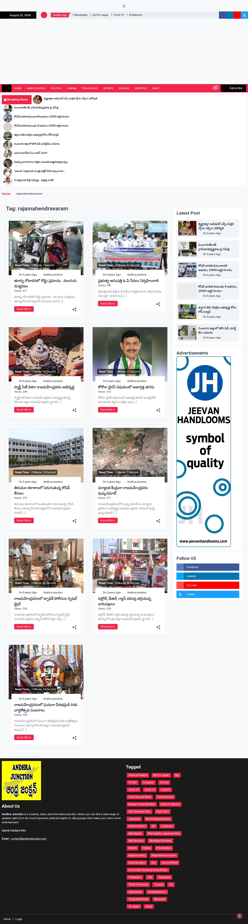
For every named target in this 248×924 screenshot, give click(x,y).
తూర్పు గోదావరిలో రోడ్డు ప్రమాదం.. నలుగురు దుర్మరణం (45, 283)
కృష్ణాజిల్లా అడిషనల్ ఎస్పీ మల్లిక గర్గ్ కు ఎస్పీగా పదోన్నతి (70, 98)
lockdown (167, 826)
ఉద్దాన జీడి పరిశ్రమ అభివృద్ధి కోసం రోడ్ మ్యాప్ (36, 134)
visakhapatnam (157, 891)
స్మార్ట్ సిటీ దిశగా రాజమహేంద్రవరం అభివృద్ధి (44, 387)
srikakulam (135, 14)
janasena (134, 818)
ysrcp (148, 906)
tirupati (158, 884)
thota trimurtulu (138, 884)
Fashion (124, 88)
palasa (147, 847)
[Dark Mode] (199, 88)
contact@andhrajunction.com (28, 838)
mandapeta (81, 14)
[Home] (6, 88)
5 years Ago (30, 274)
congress (148, 782)
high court (163, 811)
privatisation (164, 847)
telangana (164, 877)
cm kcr (133, 782)
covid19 (165, 789)
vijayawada (135, 891)
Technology (90, 88)
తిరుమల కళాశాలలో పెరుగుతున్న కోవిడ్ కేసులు (42, 490)
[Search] (208, 88)
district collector (170, 804)
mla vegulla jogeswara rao (164, 833)
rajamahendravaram (164, 855)
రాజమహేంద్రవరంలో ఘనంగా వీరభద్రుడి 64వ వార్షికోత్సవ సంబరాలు (45, 707)
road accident (137, 862)
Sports (108, 88)
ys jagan (134, 906)
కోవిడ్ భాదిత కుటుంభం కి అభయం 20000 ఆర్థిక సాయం (41, 125)
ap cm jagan (100, 14)
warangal (159, 899)
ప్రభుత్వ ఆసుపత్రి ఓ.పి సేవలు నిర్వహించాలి (128, 280)
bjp (177, 775)
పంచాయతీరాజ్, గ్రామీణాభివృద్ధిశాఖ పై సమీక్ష (36, 107)
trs (171, 884)
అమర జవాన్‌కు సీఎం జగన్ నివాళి (30, 152)
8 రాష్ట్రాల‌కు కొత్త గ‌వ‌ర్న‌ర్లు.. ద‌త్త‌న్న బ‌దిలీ (34, 180)
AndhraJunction (53, 274)
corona (164, 782)
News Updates (36, 88)
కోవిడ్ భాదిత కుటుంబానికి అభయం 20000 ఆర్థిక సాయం (41, 116)
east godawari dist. (140, 811)
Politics (56, 88)
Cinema (71, 88)
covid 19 (118, 14)
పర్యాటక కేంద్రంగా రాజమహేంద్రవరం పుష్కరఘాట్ (123, 490)
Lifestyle (141, 88)
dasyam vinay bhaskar (142, 804)
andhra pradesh (138, 775)
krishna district (137, 826)
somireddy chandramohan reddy (148, 869)
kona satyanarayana (158, 818)
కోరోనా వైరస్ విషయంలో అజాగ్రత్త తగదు (126, 387)
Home (17, 88)
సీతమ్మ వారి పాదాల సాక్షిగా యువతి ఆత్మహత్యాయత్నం (41, 161)
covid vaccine (165, 796)
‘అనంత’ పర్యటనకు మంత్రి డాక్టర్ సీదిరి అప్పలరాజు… (39, 171)
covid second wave (140, 796)
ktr (153, 826)
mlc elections (136, 840)
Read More (24, 309)
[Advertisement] (124, 46)
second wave (170, 862)
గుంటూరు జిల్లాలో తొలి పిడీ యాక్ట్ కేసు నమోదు (37, 143)
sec (153, 862)
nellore (133, 847)
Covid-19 (134, 789)
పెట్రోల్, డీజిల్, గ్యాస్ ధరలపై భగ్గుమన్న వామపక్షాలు (124, 601)
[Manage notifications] (239, 916)
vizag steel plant (138, 899)
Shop (155, 88)
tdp (150, 877)
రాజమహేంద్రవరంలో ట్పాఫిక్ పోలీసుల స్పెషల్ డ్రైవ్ (45, 601)
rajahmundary (137, 855)
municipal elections (160, 840)
